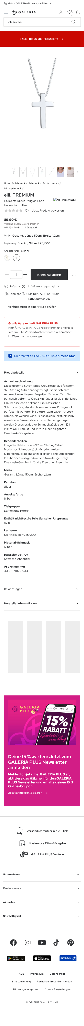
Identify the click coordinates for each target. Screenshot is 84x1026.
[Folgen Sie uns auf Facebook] (13, 942)
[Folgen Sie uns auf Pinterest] (70, 942)
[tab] (42, 108)
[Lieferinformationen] (23, 286)
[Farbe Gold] (7, 258)
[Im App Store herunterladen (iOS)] (42, 958)
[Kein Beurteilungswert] (14, 210)
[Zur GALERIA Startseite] (24, 12)
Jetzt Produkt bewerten (48, 210)
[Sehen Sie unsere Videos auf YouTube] (42, 942)
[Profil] (61, 12)
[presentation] (76, 172)
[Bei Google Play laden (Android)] (16, 958)
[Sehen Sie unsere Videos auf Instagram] (28, 942)
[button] (27, 3)
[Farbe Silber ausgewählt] (16, 258)
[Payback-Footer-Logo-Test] (68, 958)
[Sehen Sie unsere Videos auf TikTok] (56, 942)
